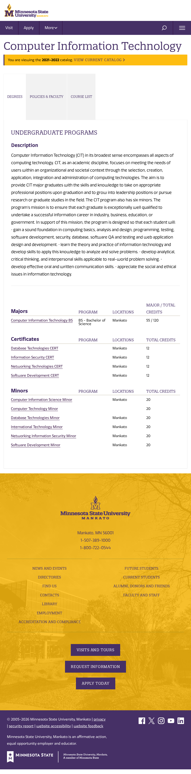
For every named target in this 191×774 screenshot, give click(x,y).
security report (21, 726)
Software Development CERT (35, 375)
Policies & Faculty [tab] (46, 97)
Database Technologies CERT (34, 348)
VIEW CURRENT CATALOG (98, 60)
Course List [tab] (81, 97)
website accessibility (53, 726)
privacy (100, 719)
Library (49, 604)
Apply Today (95, 683)
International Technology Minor (37, 427)
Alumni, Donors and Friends (141, 586)
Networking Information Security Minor (43, 436)
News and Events (49, 568)
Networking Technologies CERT (37, 366)
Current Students (141, 577)
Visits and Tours (95, 650)
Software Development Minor (35, 445)
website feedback (88, 726)
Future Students (141, 568)
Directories (49, 577)
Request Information (95, 666)
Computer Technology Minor (34, 409)
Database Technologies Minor (35, 418)
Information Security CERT (32, 357)
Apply (29, 28)
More (50, 28)
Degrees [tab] (14, 97)
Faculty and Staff (141, 595)
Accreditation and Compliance (50, 622)
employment (49, 613)
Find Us (49, 586)
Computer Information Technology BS (42, 320)
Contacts (49, 595)
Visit (9, 28)
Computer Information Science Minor (41, 400)
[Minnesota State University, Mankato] (95, 507)
